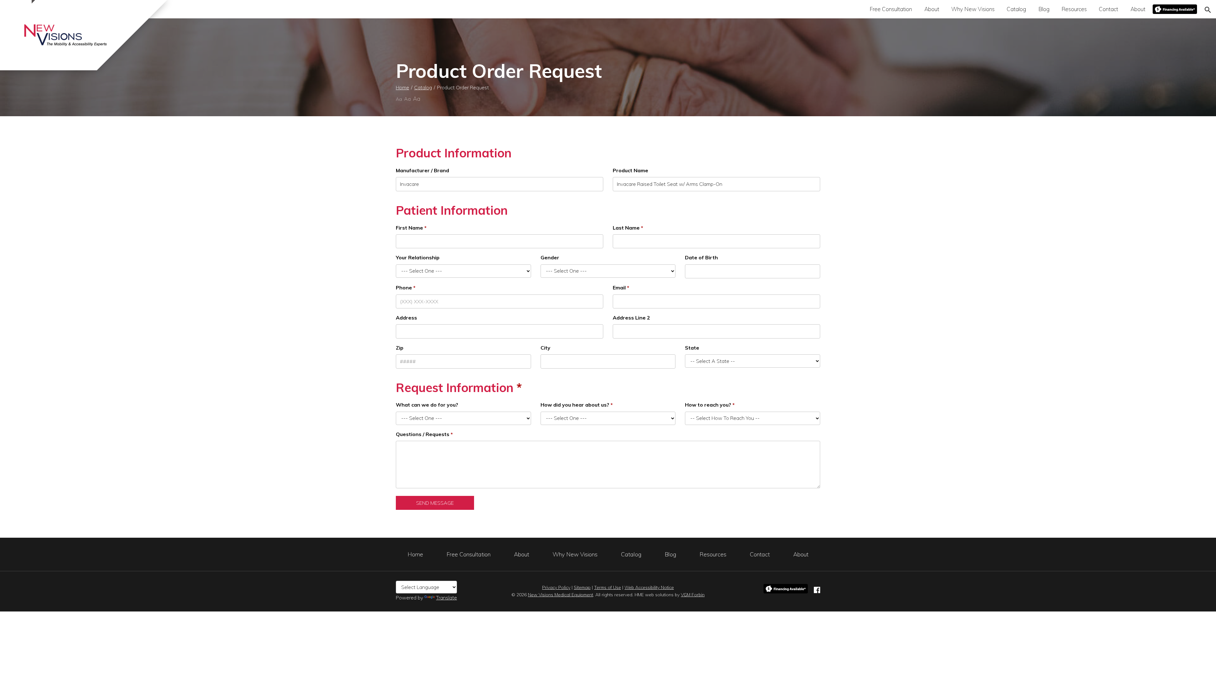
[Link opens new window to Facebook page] (817, 589)
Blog (1043, 9)
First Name (409, 228)
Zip (399, 348)
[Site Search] (1208, 9)
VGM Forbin (693, 595)
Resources (1074, 9)
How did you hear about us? (575, 405)
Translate (446, 597)
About (931, 9)
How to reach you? (708, 405)
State (692, 348)
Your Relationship (418, 257)
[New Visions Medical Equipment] (65, 35)
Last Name (626, 228)
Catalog (1016, 9)
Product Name (630, 170)
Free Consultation (891, 9)
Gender (550, 257)
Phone (404, 287)
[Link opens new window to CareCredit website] (1174, 9)
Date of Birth (701, 257)
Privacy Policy (556, 587)
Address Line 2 (631, 317)
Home (402, 87)
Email (619, 287)
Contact (1108, 9)
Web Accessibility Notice (649, 587)
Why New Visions (973, 9)
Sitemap (582, 587)
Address (406, 317)
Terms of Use (607, 587)
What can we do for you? (427, 405)
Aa (399, 99)
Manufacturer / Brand (422, 170)
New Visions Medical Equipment (560, 595)
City (545, 348)
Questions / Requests (422, 434)
